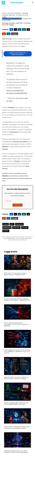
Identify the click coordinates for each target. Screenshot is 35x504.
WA (24, 30)
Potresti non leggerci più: (17, 53)
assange (5, 224)
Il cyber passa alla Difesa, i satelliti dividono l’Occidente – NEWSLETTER (17, 299)
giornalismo (19, 224)
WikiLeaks (5, 230)
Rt (4, 34)
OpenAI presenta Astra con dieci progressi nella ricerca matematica (16, 451)
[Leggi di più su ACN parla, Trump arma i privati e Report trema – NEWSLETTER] (17, 262)
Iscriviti (17, 205)
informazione (7, 227)
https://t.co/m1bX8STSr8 (14, 90)
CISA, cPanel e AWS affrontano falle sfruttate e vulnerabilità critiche (16, 427)
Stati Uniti (25, 227)
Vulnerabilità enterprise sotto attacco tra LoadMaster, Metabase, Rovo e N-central (17, 351)
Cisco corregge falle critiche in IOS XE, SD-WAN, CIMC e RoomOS (16, 403)
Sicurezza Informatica (14, 13)
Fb (11, 30)
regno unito (16, 227)
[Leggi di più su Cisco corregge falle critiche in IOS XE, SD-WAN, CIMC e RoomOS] (17, 392)
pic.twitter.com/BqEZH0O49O (16, 93)
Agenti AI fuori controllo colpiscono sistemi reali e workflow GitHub (16, 377)
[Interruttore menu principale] (3, 3)
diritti (12, 224)
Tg (8, 34)
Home (4, 13)
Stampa (14, 34)
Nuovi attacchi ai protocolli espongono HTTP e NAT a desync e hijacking (16, 324)
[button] (32, 3)
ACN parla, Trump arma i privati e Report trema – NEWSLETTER (15, 273)
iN (19, 30)
